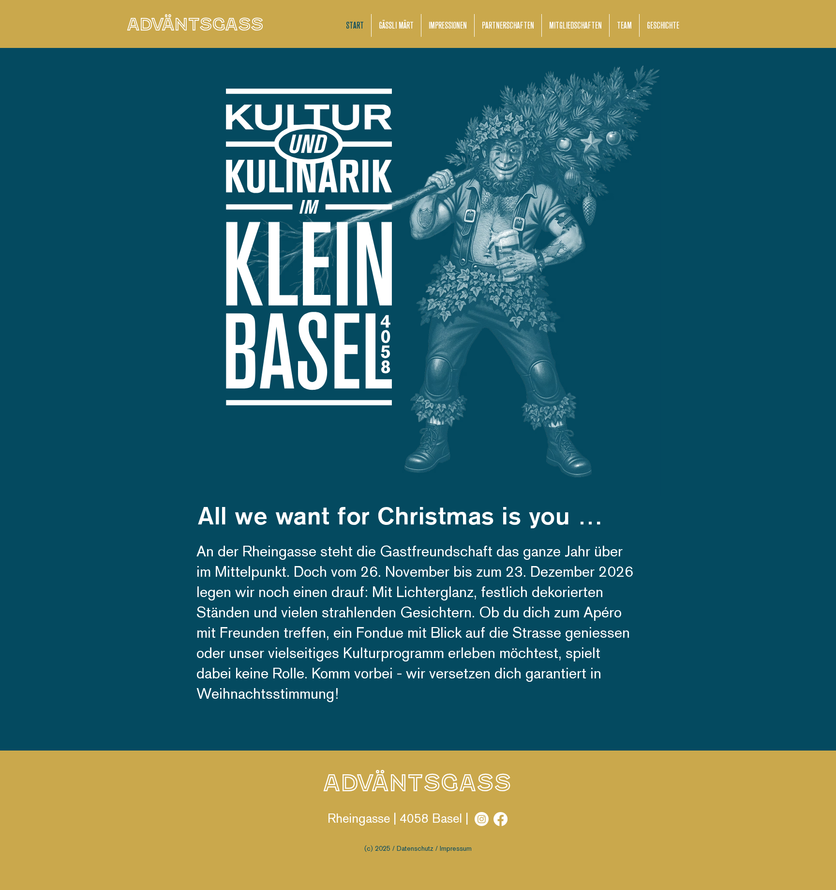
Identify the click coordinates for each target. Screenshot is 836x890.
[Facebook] (500, 819)
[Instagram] (482, 819)
